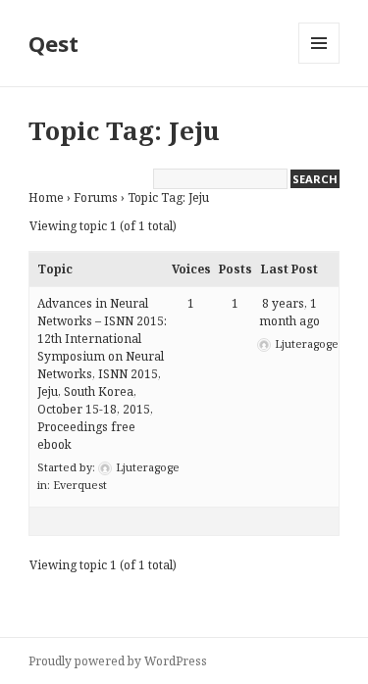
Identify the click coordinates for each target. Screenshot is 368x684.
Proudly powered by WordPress (117, 661)
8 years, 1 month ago (289, 312)
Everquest (80, 484)
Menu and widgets (319, 63)
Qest (53, 43)
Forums (96, 197)
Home (46, 197)
